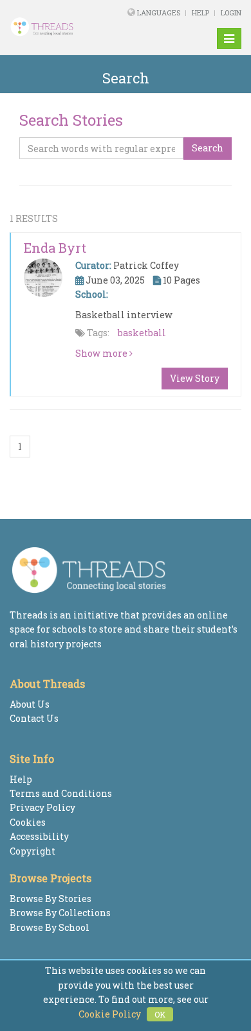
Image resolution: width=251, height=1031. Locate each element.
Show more (102, 353)
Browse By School (49, 927)
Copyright (32, 851)
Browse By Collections (60, 913)
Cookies (28, 822)
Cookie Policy (110, 1014)
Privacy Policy (42, 807)
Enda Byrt (55, 247)
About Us (30, 704)
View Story (194, 378)
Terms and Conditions (61, 793)
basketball (142, 333)
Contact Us (34, 718)
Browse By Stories (50, 898)
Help (200, 12)
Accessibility (39, 836)
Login (231, 12)
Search (207, 148)
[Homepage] (51, 27)
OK (159, 1014)
